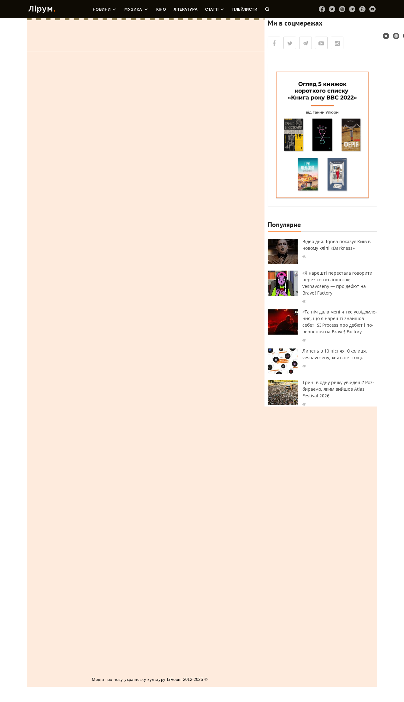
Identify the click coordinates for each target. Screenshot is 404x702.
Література (186, 9)
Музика (133, 9)
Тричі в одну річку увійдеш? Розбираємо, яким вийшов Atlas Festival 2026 (338, 389)
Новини (101, 9)
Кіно (161, 9)
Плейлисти (244, 9)
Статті (211, 9)
